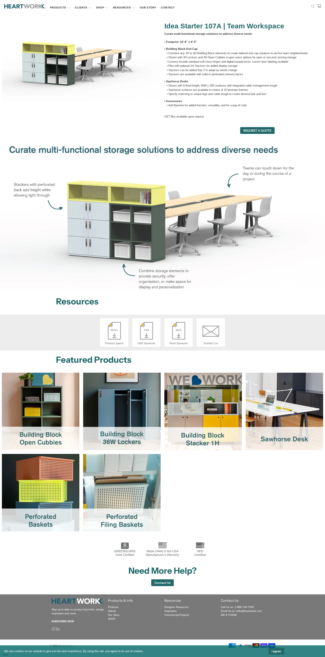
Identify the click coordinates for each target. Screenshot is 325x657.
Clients (81, 7)
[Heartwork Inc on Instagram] (53, 629)
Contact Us (162, 583)
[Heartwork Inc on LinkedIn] (58, 629)
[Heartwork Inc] (25, 6)
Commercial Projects (176, 614)
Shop (100, 7)
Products (58, 7)
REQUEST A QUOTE (257, 130)
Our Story (148, 7)
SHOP (111, 618)
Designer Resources (176, 606)
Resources (122, 7)
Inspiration (170, 610)
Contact (168, 7)
